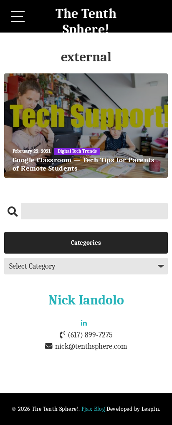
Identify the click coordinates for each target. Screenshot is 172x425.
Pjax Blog (93, 408)
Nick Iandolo (86, 300)
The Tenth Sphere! (86, 21)
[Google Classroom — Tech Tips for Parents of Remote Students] (86, 125)
